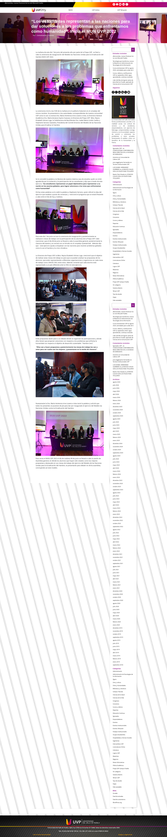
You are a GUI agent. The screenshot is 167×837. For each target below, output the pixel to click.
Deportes (115, 223)
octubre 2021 (117, 560)
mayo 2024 (116, 465)
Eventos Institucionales (119, 239)
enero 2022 (116, 551)
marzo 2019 (116, 656)
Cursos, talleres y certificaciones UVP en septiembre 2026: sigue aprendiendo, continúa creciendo (123, 75)
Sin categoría (116, 285)
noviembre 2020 (118, 594)
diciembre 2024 (117, 443)
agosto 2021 (116, 566)
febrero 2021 (117, 585)
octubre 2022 (117, 523)
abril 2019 (116, 652)
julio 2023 (116, 496)
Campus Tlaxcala (118, 205)
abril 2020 (116, 615)
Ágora (114, 192)
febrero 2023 (117, 511)
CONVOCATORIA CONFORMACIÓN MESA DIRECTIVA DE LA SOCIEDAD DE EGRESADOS (123, 152)
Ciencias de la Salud (119, 208)
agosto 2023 (116, 493)
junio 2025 (116, 425)
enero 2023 (116, 514)
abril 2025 (116, 431)
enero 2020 (116, 625)
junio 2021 (116, 572)
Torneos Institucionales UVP (121, 164)
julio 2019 (116, 643)
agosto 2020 (116, 603)
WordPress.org (117, 802)
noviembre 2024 (118, 446)
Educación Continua (119, 226)
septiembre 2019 (118, 637)
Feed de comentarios (119, 799)
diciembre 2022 (117, 517)
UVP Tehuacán (122, 10)
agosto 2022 (116, 529)
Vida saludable (117, 300)
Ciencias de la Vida (118, 211)
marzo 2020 (116, 619)
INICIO (71, 10)
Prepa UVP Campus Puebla (121, 282)
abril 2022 (116, 542)
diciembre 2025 (117, 406)
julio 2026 (116, 385)
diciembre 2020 (117, 591)
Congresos (116, 214)
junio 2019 (116, 646)
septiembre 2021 (118, 563)
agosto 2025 (116, 419)
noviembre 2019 (118, 631)
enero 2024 (116, 477)
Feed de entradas (118, 796)
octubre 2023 (117, 486)
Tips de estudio (117, 294)
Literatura (116, 263)
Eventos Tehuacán (118, 242)
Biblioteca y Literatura (119, 202)
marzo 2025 (116, 434)
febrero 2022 (117, 548)
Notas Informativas (118, 276)
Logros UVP (116, 266)
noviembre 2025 (118, 410)
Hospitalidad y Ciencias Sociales (122, 251)
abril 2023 (116, 505)
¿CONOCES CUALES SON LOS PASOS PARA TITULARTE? (123, 176)
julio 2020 (116, 606)
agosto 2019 (116, 640)
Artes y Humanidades (119, 199)
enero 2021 (116, 588)
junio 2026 (116, 388)
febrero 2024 (117, 474)
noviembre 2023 (118, 483)
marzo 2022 (116, 545)
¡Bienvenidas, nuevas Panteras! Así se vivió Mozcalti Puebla (24, 3)
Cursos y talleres (118, 220)
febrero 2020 (117, 622)
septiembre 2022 (118, 526)
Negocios (115, 272)
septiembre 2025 (118, 416)
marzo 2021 (116, 582)
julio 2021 (116, 569)
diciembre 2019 (117, 628)
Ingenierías (116, 254)
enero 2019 (116, 662)
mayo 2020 (116, 612)
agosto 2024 (116, 456)
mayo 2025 (116, 428)
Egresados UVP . (117, 148)
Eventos (115, 236)
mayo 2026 (116, 391)
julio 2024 (116, 459)
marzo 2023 (116, 508)
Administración (117, 184)
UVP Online (95, 10)
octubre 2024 (117, 449)
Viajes (114, 297)
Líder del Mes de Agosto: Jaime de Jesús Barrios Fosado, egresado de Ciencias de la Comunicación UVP (123, 82)
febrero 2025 (117, 437)
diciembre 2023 (117, 480)
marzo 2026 (116, 397)
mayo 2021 (116, 576)
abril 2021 (116, 579)
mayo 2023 (116, 502)
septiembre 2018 (118, 665)
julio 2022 (116, 533)
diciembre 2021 (117, 554)
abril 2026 (116, 394)
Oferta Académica (118, 279)
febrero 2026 (117, 400)
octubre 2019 (117, 634)
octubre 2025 (117, 413)
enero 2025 (116, 440)
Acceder (115, 793)
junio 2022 (116, 536)
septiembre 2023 (118, 489)
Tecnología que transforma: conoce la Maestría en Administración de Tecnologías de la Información (123, 63)
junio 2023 (116, 499)
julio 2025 (116, 422)
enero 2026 (116, 403)
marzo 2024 (116, 471)
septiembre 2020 (118, 600)
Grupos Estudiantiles (119, 248)
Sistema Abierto (117, 288)
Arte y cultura (117, 196)
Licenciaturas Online (119, 260)
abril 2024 (116, 468)
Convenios (116, 217)
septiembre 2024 (118, 453)
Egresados (116, 229)
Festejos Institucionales (120, 245)
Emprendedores (117, 233)
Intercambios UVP (118, 257)
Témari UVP (116, 291)
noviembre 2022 (118, 520)
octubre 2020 (117, 597)
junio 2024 (116, 462)
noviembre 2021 (118, 557)
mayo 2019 (116, 649)
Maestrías (116, 269)
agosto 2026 (116, 382)
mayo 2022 (116, 539)
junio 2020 (116, 609)
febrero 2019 (117, 659)
